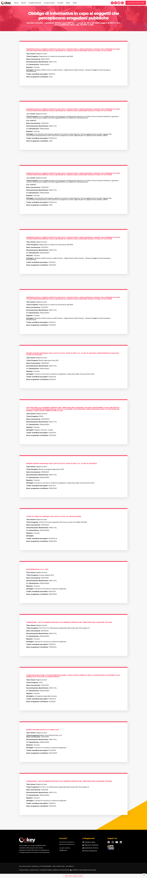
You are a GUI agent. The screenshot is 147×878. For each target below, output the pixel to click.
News (68, 3)
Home (16, 3)
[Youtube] (117, 842)
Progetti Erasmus (34, 3)
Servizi (23, 3)
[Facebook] (109, 842)
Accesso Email (49, 3)
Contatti (60, 3)
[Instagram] (113, 842)
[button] (135, 3)
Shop (75, 3)
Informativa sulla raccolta (73, 876)
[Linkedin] (121, 842)
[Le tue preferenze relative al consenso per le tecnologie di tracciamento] (144, 875)
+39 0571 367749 (64, 848)
